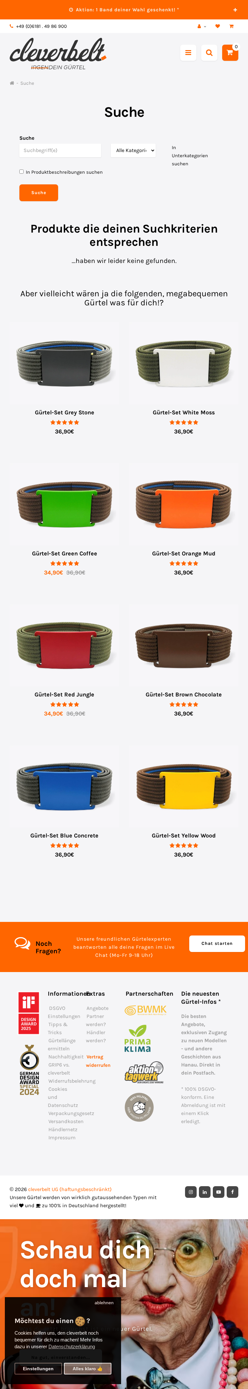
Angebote (97, 1008)
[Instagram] (191, 1192)
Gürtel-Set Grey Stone (64, 412)
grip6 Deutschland (135, 1189)
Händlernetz (63, 1129)
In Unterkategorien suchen (190, 156)
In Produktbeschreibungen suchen (64, 172)
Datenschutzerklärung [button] (71, 1346)
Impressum (62, 1137)
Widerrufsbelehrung (72, 1081)
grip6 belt (85, 26)
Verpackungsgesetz (71, 1113)
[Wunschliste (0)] (218, 26)
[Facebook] (232, 1192)
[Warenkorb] (232, 26)
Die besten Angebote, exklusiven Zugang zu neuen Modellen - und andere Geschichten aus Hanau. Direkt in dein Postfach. (204, 1044)
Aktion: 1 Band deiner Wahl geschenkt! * (126, 10)
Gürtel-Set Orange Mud (183, 553)
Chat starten (217, 943)
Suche (27, 83)
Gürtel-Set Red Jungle (64, 694)
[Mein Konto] (203, 26)
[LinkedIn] (205, 1192)
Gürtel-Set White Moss (184, 412)
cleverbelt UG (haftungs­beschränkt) (70, 1189)
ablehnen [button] (104, 1302)
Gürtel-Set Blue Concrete (64, 835)
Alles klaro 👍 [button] (88, 1368)
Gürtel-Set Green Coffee (64, 553)
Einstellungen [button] (38, 1368)
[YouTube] (218, 1192)
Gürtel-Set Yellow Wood (184, 835)
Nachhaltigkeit (66, 1057)
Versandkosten (66, 1121)
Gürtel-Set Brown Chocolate (184, 694)
